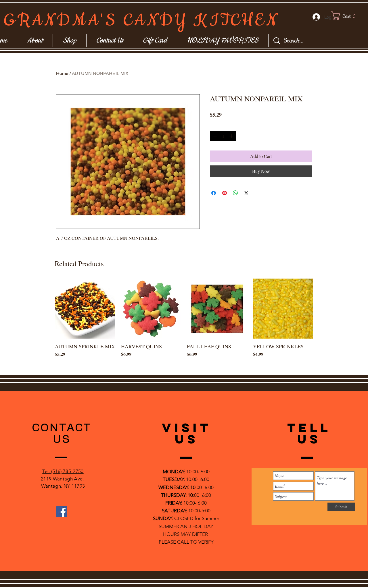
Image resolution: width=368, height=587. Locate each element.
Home (62, 73)
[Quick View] (85, 309)
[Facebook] (61, 511)
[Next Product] (321, 308)
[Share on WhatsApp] (235, 193)
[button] (349, 15)
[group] (184, 324)
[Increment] (231, 136)
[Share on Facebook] (213, 193)
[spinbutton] (223, 136)
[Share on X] (246, 193)
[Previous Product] (46, 308)
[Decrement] (214, 136)
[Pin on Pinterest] (224, 193)
